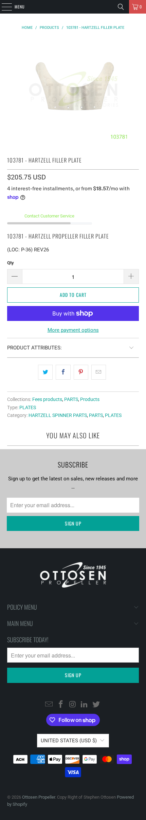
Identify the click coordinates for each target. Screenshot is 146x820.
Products (89, 399)
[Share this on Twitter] (45, 372)
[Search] (120, 7)
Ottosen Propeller (38, 797)
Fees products (47, 399)
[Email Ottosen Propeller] (49, 704)
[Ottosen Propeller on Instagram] (73, 704)
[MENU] (3, 7)
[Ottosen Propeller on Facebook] (61, 704)
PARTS (71, 399)
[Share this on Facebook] (63, 372)
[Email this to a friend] (98, 372)
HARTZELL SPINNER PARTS (58, 415)
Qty (10, 262)
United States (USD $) (69, 741)
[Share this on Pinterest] (81, 372)
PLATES (27, 407)
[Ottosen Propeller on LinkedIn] (84, 704)
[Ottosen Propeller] (73, 7)
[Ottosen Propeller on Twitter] (96, 704)
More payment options (73, 330)
